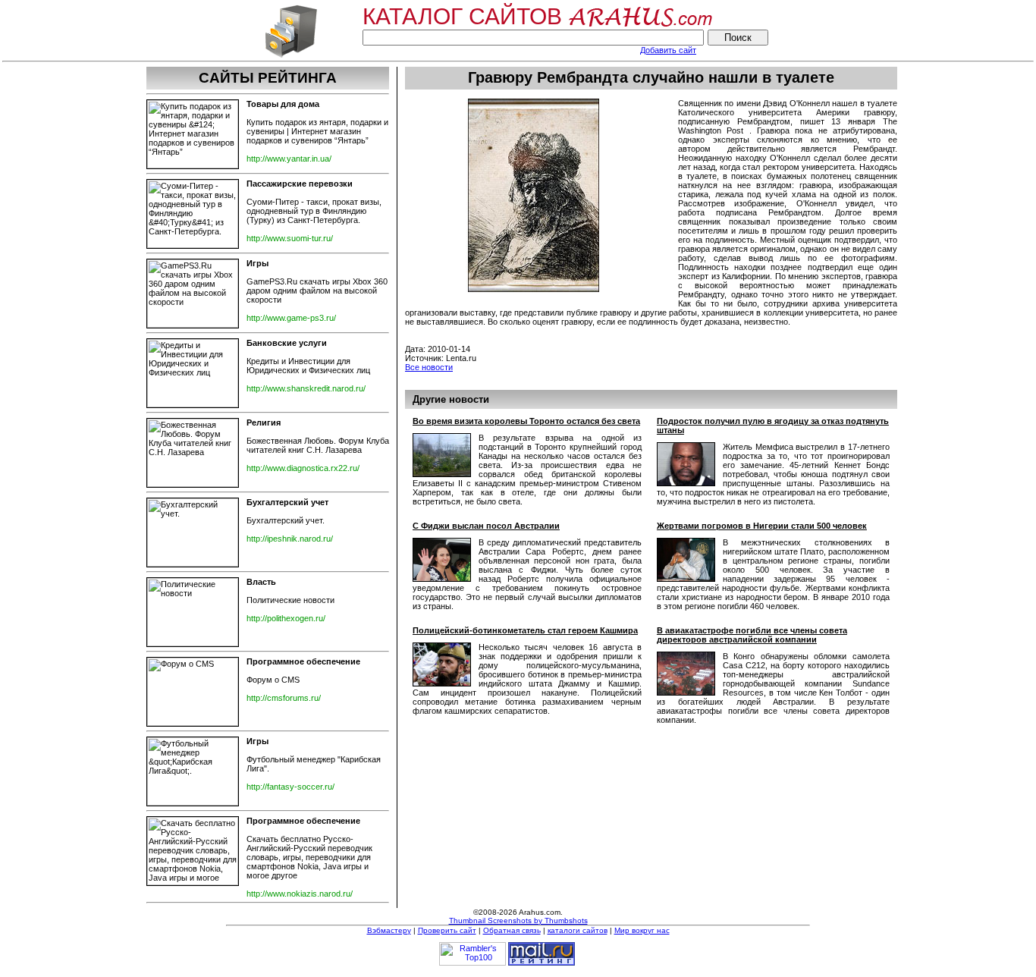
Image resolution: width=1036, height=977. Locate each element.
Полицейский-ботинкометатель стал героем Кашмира (525, 630)
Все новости (429, 367)
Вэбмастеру (389, 930)
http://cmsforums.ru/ (283, 697)
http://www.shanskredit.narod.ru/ (306, 388)
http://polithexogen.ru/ (285, 618)
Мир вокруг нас (642, 930)
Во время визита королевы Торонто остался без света (526, 421)
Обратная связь (512, 930)
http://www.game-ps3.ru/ (291, 317)
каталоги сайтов (577, 930)
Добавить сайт (668, 50)
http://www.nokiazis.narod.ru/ (299, 893)
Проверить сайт (447, 930)
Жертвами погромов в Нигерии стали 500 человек (762, 525)
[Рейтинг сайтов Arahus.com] (290, 56)
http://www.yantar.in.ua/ (288, 158)
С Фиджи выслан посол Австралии (486, 525)
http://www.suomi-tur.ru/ (289, 238)
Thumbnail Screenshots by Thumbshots (518, 920)
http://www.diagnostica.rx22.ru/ (302, 468)
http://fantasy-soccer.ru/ (290, 786)
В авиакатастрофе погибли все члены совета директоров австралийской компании (752, 635)
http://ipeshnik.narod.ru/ (289, 538)
